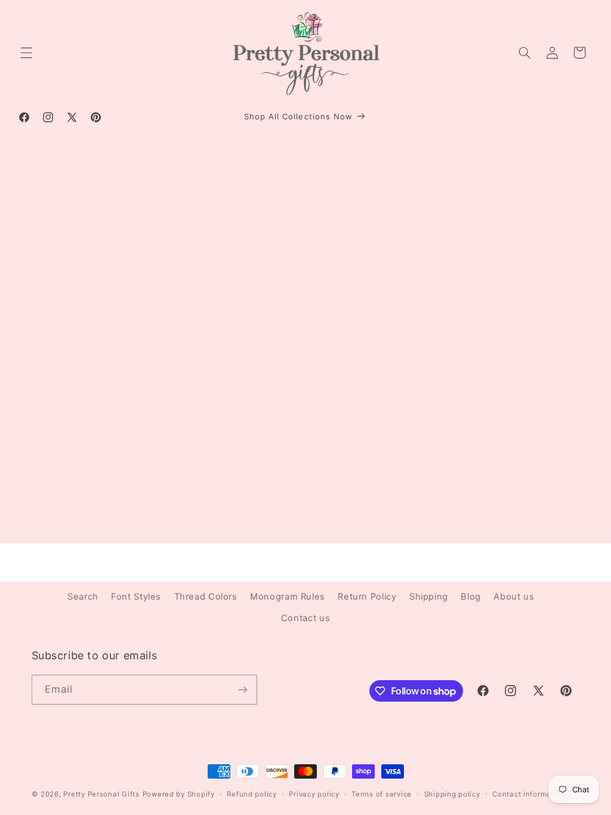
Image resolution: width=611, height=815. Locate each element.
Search (82, 596)
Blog (471, 596)
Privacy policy (314, 794)
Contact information (529, 794)
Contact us (305, 618)
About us (513, 596)
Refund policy (252, 794)
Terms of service (381, 794)
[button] (26, 52)
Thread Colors (205, 596)
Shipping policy (452, 794)
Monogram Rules (287, 596)
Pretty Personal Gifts (101, 794)
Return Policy (367, 596)
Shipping (428, 596)
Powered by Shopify (179, 794)
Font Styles (136, 596)
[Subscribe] (242, 689)
